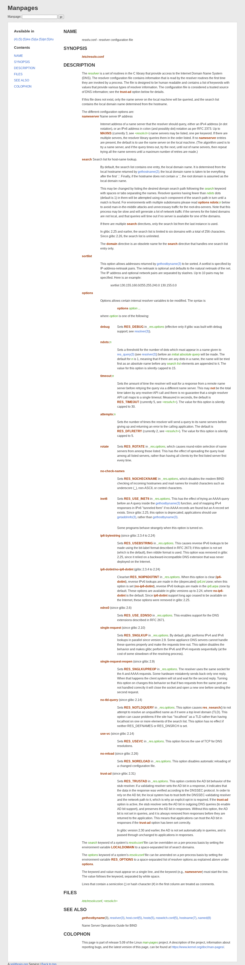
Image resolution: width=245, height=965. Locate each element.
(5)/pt (42, 39)
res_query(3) (125, 354)
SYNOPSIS (75, 48)
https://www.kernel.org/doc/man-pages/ (198, 947)
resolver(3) (142, 331)
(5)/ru (50, 39)
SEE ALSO (75, 909)
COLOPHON (77, 934)
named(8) (204, 918)
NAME (70, 31)
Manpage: (14, 16)
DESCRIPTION (79, 65)
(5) (20, 39)
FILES (70, 892)
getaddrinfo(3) (126, 517)
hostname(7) (187, 918)
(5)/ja (34, 39)
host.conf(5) (134, 918)
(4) (16, 39)
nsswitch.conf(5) (167, 918)
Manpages (23, 7)
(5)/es (26, 39)
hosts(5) (148, 918)
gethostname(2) (148, 171)
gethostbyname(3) (169, 263)
